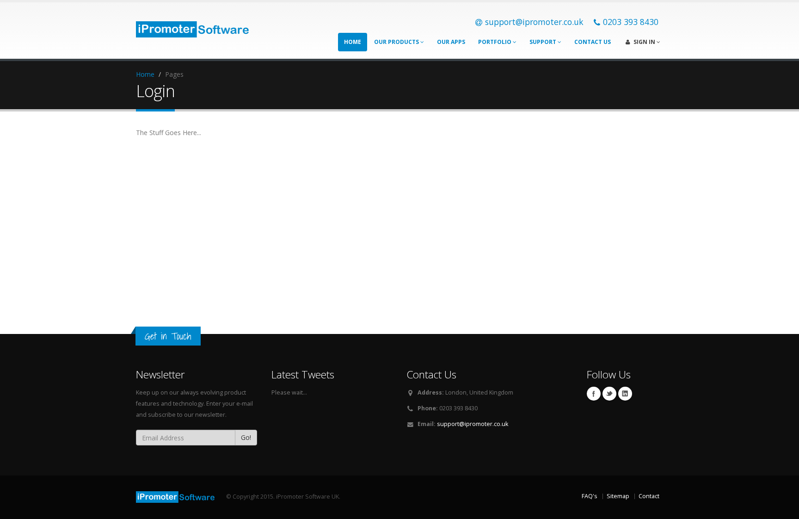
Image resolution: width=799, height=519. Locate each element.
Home (352, 42)
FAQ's (589, 496)
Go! (246, 437)
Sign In (644, 42)
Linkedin (625, 394)
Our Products (397, 42)
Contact (649, 496)
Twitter (609, 394)
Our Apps (451, 42)
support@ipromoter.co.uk (472, 424)
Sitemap (618, 496)
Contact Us (592, 42)
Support (543, 42)
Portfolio (495, 42)
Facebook (594, 394)
